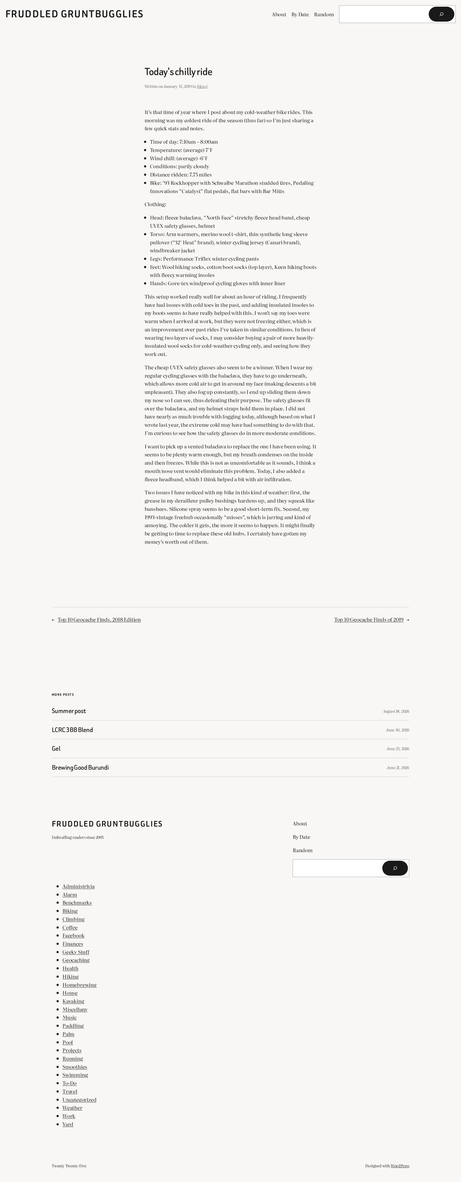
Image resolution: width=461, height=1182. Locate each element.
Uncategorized (79, 1099)
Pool (67, 1042)
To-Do (69, 1083)
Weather (72, 1107)
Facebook (73, 935)
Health (70, 968)
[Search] (441, 14)
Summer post (69, 711)
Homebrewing (79, 984)
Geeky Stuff (75, 952)
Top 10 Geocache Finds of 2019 (368, 619)
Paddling (73, 1025)
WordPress (400, 1165)
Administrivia (78, 886)
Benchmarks (77, 902)
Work (68, 1116)
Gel (56, 748)
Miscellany (75, 1009)
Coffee (70, 927)
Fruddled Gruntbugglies (74, 14)
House (70, 992)
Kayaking (73, 1001)
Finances (72, 943)
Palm (68, 1034)
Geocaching (76, 960)
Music (69, 1017)
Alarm (69, 894)
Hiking (70, 976)
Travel (69, 1091)
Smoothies (74, 1066)
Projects (71, 1050)
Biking (202, 86)
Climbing (73, 919)
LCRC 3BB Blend (72, 730)
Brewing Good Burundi (80, 767)
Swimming (75, 1074)
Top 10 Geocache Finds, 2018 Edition (99, 619)
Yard (67, 1124)
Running (72, 1058)
